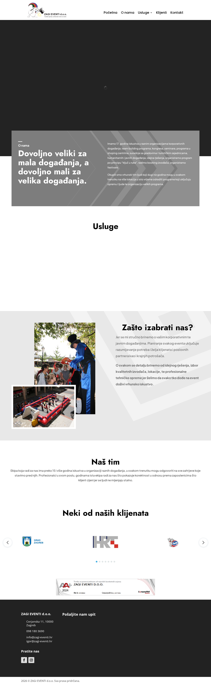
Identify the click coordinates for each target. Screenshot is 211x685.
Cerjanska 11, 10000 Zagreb (39, 623)
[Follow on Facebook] (24, 660)
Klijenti (161, 13)
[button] (7, 542)
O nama (127, 13)
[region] (105, 542)
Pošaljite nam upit (105, 294)
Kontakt (176, 13)
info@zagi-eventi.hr (39, 637)
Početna (110, 13)
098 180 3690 (35, 631)
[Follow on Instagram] (31, 660)
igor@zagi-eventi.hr (39, 641)
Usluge (143, 13)
